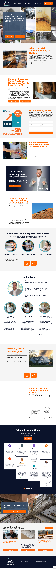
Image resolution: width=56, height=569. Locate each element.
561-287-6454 (39, 562)
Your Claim (19, 3)
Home (15, 3)
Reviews (34, 3)
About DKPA (26, 561)
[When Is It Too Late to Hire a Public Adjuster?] (10, 534)
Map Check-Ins (39, 3)
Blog (25, 3)
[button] (16, 354)
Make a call (15, 185)
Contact (26, 562)
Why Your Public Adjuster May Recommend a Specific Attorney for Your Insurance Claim (44, 541)
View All (48, 527)
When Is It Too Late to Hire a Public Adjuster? (9, 542)
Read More (11, 550)
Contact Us (29, 3)
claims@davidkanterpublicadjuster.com (42, 561)
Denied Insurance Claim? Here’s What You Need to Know (27, 541)
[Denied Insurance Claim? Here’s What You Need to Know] (28, 534)
